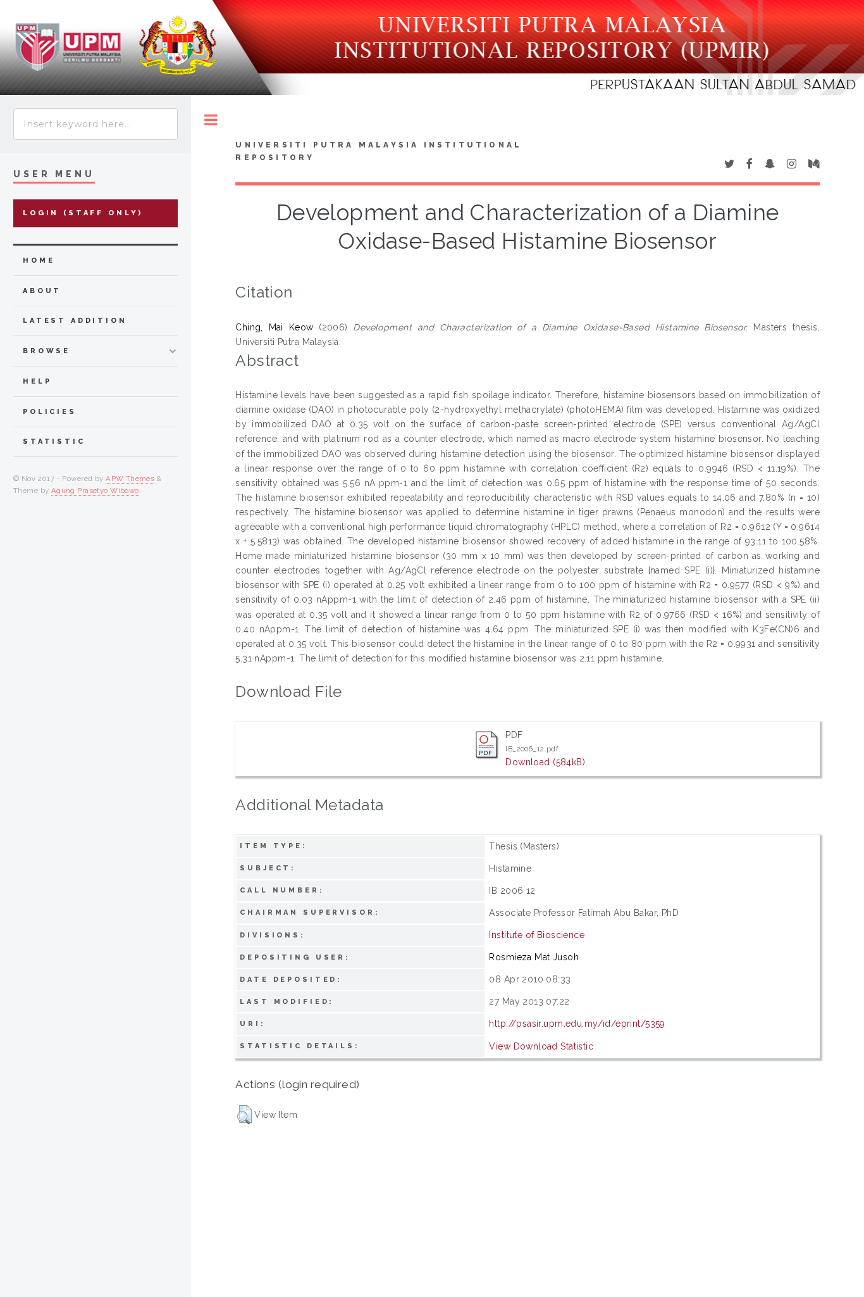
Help (37, 381)
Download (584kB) (545, 762)
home (38, 260)
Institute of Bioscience (536, 935)
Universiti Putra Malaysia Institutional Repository (378, 151)
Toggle (211, 120)
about (42, 291)
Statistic (54, 441)
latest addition (75, 320)
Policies (50, 412)
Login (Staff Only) (83, 213)
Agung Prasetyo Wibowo (95, 490)
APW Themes (130, 478)
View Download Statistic (541, 1046)
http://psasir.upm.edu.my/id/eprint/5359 (577, 1023)
